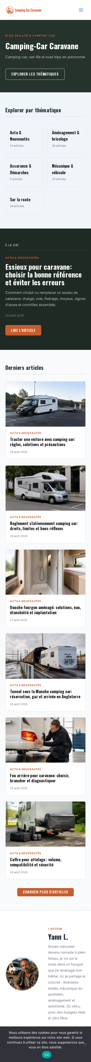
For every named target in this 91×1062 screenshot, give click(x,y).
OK (46, 1055)
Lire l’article (23, 330)
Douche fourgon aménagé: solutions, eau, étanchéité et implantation (45, 609)
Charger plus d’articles (45, 891)
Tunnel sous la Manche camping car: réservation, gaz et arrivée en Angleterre (45, 693)
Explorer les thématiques (34, 74)
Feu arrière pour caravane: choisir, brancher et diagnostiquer (39, 778)
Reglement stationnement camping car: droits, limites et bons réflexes (44, 525)
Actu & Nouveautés (22, 257)
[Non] (85, 1044)
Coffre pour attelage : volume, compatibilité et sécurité (35, 862)
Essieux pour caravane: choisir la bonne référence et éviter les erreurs (43, 274)
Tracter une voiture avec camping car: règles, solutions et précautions (42, 441)
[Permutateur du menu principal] (81, 10)
